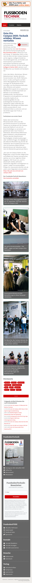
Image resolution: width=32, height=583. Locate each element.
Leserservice (9, 572)
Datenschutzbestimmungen (10, 516)
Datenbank (8, 559)
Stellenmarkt (9, 556)
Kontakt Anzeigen (11, 545)
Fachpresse (8, 570)
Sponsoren (8, 534)
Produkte (11, 25)
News (4, 25)
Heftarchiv (8, 470)
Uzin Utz (7, 382)
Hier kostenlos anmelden (11, 178)
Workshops (21, 382)
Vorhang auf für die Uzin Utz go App (19, 416)
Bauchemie (8, 385)
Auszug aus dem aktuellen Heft (14, 468)
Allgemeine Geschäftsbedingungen (21, 579)
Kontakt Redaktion (11, 543)
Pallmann (18, 387)
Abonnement (9, 472)
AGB (15, 515)
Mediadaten (9, 475)
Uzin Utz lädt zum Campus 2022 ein (18, 425)
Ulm (6, 387)
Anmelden (16, 496)
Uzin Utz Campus (21, 49)
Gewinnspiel (9, 530)
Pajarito (19, 389)
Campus (14, 382)
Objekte (19, 25)
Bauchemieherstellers (10, 52)
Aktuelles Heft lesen (11, 528)
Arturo (7, 389)
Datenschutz (10, 579)
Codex (12, 389)
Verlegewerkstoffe (17, 385)
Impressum (8, 574)
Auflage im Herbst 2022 (10, 67)
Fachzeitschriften (10, 567)
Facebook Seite (10, 532)
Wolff (11, 387)
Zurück (16, 396)
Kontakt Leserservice (12, 548)
